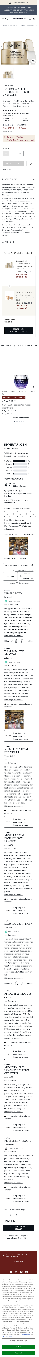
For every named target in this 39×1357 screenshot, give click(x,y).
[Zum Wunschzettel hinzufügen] (31, 163)
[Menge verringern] (6, 153)
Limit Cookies (18, 1347)
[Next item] (33, 387)
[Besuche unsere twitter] (16, 1271)
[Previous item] (4, 387)
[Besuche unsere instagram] (21, 1271)
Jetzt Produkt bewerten (8, 119)
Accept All (18, 1353)
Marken (12, 26)
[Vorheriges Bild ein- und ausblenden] (1, 46)
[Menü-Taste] (2, 18)
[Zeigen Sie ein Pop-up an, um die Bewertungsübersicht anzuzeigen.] (20, 401)
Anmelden (18, 1261)
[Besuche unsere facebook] (11, 1271)
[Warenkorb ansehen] (34, 18)
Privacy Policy (25, 1334)
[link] (30, 18)
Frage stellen (25, 119)
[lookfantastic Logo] (19, 18)
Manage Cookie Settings (18, 1340)
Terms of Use (7, 1336)
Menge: (6, 149)
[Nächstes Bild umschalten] (35, 46)
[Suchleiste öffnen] (6, 18)
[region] (18, 1315)
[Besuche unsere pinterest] (26, 1271)
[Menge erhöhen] (20, 153)
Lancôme (21, 26)
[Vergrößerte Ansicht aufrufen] (33, 61)
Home (5, 26)
